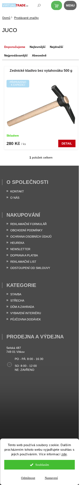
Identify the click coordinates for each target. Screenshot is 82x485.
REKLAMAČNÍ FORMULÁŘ (28, 224)
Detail (67, 143)
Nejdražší (56, 47)
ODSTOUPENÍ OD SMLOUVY (30, 268)
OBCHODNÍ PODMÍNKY (26, 230)
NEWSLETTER (20, 249)
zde (64, 454)
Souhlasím (42, 464)
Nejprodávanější (16, 55)
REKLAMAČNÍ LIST (23, 261)
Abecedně (39, 55)
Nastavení (51, 478)
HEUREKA (17, 242)
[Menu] (72, 6)
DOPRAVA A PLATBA (24, 255)
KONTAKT (17, 191)
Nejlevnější (37, 47)
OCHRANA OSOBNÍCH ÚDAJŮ (31, 236)
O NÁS (14, 197)
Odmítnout (28, 478)
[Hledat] (36, 6)
